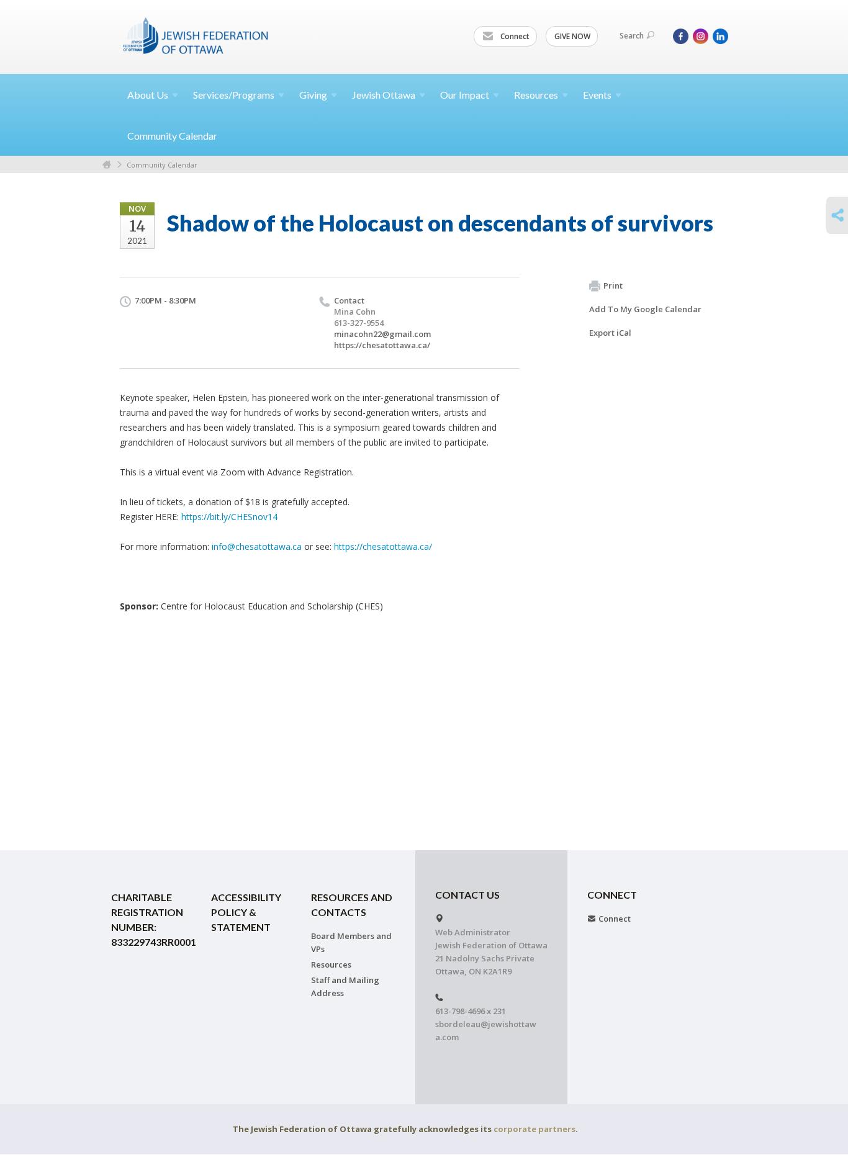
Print (613, 285)
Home (106, 165)
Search (632, 35)
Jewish (383, 95)
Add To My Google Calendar (645, 309)
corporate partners (534, 1129)
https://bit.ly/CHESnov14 (229, 517)
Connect (514, 36)
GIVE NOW (572, 36)
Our (464, 95)
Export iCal (610, 332)
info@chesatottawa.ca (257, 546)
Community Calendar (172, 136)
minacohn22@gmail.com (382, 333)
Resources (331, 964)
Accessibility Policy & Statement (246, 912)
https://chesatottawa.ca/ (382, 345)
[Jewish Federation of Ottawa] (196, 35)
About (147, 95)
